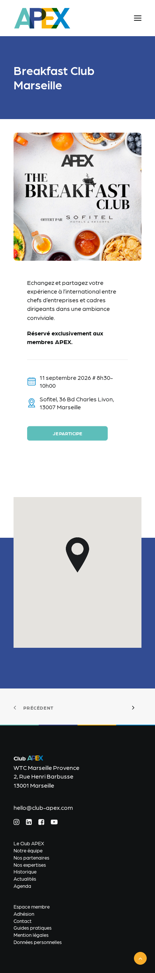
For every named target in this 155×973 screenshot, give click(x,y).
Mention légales (31, 935)
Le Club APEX (29, 843)
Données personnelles (38, 942)
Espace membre (32, 906)
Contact (23, 921)
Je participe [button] (67, 433)
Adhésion (24, 913)
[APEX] (42, 18)
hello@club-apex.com (43, 807)
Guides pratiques (33, 927)
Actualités (25, 878)
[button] (137, 18)
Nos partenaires (31, 857)
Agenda (22, 886)
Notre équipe (28, 850)
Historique (25, 871)
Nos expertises (30, 864)
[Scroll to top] (140, 957)
